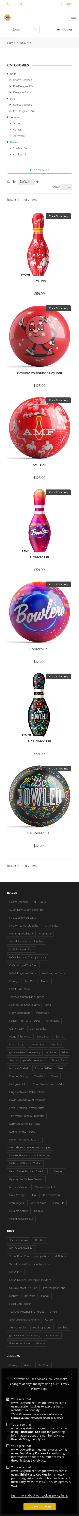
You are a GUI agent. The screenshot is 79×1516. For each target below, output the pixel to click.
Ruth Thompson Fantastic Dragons (30, 1147)
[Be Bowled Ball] (39, 796)
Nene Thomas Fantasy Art (24, 1139)
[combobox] (26, 182)
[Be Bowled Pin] (39, 704)
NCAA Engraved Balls (22, 973)
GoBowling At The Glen (23, 965)
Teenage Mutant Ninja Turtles (26, 996)
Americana (52, 1020)
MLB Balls (45, 933)
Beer (61, 1068)
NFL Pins (39, 1240)
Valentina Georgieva (21, 1218)
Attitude (51, 1052)
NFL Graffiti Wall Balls (22, 917)
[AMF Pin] (39, 244)
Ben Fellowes (38, 1203)
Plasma (59, 1036)
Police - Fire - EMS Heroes (24, 1020)
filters (41, 170)
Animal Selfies (43, 1068)
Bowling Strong (18, 1076)
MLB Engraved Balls (21, 949)
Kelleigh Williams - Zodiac (25, 1163)
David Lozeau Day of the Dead (27, 1099)
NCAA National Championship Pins (30, 1280)
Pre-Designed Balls (24, 86)
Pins (12, 98)
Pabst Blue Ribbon (20, 989)
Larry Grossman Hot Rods (24, 1123)
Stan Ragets (16, 1203)
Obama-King (38, 1044)
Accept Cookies (40, 1506)
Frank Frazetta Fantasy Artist (26, 1107)
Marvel (17, 129)
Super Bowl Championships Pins (29, 1256)
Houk (34, 1195)
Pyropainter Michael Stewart (26, 1179)
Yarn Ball (39, 1076)
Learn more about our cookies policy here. (39, 1495)
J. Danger (57, 1171)
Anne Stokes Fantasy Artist (49, 1084)
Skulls (13, 1060)
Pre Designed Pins (24, 111)
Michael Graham (19, 1187)
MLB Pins (60, 1256)
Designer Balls (22, 92)
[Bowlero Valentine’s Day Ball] (39, 336)
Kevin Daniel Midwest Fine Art (27, 1171)
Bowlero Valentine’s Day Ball (39, 373)
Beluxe (38, 1210)
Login (68, 3)
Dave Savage (17, 1195)
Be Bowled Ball (39, 833)
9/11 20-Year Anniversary (24, 1052)
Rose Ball (43, 1036)
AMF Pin (39, 281)
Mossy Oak (42, 1012)
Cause (54, 1076)
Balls (13, 73)
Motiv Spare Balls (19, 1012)
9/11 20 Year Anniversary (24, 1335)
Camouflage (16, 1044)
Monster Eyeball (19, 1068)
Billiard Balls (59, 1060)
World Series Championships (26, 941)
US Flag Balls (38, 1028)
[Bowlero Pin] (39, 520)
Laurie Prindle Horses (22, 1131)
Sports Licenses (22, 79)
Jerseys (14, 117)
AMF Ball (39, 465)
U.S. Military (16, 1028)
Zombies (56, 1044)
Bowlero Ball (20, 148)
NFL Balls (40, 901)
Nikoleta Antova (18, 1210)
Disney (17, 123)
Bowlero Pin (20, 154)
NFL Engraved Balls (21, 933)
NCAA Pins (15, 1272)
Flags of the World (20, 1036)
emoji (48, 1004)
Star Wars (19, 135)
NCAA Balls (51, 925)
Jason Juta (58, 1203)
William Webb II (45, 1187)
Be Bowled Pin (39, 741)
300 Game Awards (34, 1060)
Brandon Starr (51, 1195)
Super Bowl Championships (26, 909)
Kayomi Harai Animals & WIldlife (29, 1155)
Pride (65, 1052)
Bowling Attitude (19, 1343)
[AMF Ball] (39, 428)
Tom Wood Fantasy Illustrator (26, 1115)
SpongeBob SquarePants (24, 1004)
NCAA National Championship (27, 957)
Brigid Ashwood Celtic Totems (27, 1092)
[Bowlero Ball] (39, 612)
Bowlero (15, 142)
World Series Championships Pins (29, 1264)
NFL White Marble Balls (23, 925)
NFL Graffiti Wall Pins (22, 1248)
